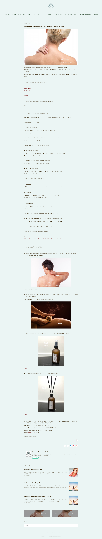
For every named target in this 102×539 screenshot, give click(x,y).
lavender (26, 95)
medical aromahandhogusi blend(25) (30, 436)
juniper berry (27, 93)
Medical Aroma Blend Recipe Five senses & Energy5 (37, 496)
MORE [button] (95, 14)
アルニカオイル (27, 238)
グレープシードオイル (48, 238)
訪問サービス (26, 14)
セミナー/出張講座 (47, 14)
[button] (13, 14)
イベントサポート (36, 14)
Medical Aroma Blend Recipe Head (33, 469)
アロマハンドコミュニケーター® (13, 14)
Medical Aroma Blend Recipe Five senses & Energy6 (37, 483)
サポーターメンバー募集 (70, 14)
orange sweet (27, 88)
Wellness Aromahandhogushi (85, 14)
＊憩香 (25, 368)
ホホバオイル (57, 238)
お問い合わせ (31, 432)
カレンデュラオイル (37, 238)
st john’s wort (27, 90)
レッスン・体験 (58, 14)
